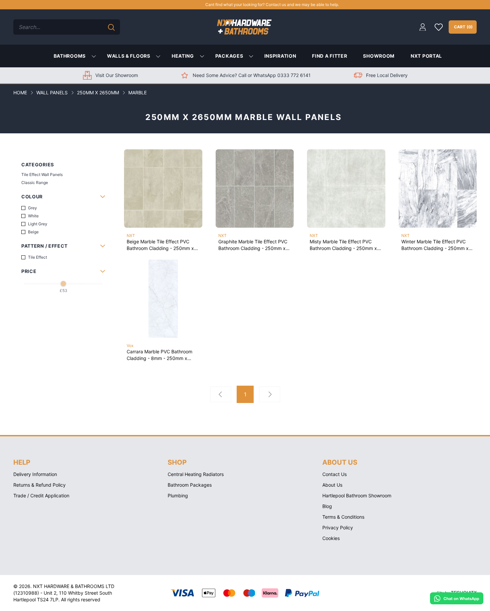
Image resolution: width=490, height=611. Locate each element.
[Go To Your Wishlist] (438, 27)
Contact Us (334, 474)
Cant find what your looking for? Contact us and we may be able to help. (248, 4)
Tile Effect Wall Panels (42, 174)
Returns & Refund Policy (39, 485)
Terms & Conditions (343, 517)
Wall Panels (52, 92)
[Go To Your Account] (423, 27)
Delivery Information (35, 474)
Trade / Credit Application (41, 495)
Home (20, 92)
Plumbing (178, 495)
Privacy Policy (337, 527)
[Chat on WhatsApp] (456, 598)
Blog (327, 506)
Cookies (331, 538)
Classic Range (34, 182)
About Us (332, 485)
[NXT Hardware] (244, 27)
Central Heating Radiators (196, 474)
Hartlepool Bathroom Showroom (356, 495)
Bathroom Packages (190, 485)
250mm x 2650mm (98, 92)
